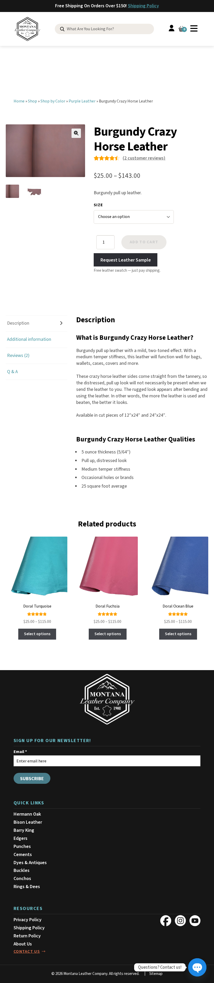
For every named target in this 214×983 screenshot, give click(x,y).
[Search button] (62, 29)
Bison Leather (28, 822)
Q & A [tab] (12, 371)
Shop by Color (52, 101)
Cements (23, 854)
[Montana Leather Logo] (107, 699)
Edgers (20, 838)
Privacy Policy (27, 920)
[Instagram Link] (180, 920)
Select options (37, 634)
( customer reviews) (144, 158)
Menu (193, 28)
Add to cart (144, 242)
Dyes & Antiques (30, 862)
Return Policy (27, 936)
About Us (23, 944)
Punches (22, 846)
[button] (76, 133)
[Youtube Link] (194, 920)
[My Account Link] (171, 29)
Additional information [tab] (29, 339)
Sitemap (156, 973)
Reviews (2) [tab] (18, 355)
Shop (32, 101)
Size (98, 205)
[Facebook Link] (165, 920)
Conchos (22, 878)
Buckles (21, 870)
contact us (27, 951)
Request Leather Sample (125, 260)
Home (19, 101)
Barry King (24, 830)
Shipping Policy (143, 6)
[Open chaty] (197, 967)
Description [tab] (18, 323)
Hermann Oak (27, 814)
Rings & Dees (27, 886)
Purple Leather (82, 101)
